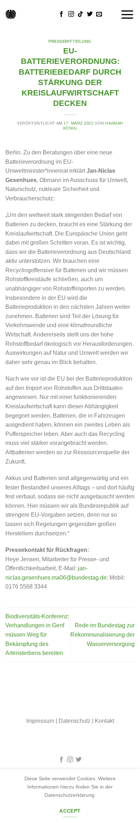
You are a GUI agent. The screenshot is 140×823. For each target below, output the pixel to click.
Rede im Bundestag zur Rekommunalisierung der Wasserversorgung (102, 634)
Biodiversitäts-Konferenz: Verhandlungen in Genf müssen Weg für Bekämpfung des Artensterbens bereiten (37, 634)
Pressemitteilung (70, 41)
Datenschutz (74, 721)
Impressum (40, 721)
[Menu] (127, 14)
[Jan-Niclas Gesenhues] (10, 14)
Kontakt (104, 721)
